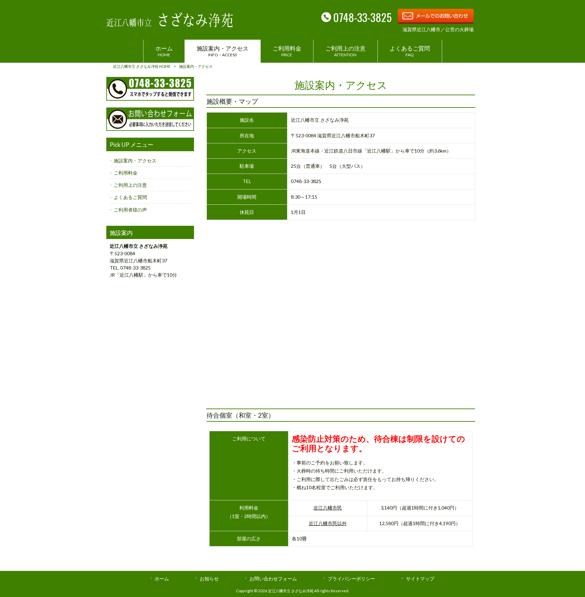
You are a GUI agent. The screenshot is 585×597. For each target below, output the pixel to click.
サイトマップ (420, 578)
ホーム (162, 578)
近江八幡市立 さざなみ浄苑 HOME (141, 66)
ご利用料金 (125, 173)
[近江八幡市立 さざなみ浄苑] (169, 25)
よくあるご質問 (130, 197)
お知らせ (209, 578)
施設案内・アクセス (135, 160)
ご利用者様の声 (130, 210)
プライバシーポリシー (351, 578)
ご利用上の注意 (130, 185)
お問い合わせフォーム (273, 578)
